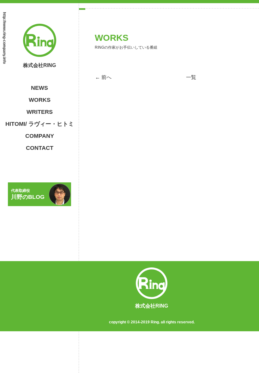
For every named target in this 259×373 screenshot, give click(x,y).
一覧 (191, 77)
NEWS (39, 88)
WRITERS (40, 112)
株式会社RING (39, 65)
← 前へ (103, 77)
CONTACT (39, 148)
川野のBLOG (28, 194)
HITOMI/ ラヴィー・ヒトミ (39, 124)
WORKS (40, 100)
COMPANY (39, 136)
